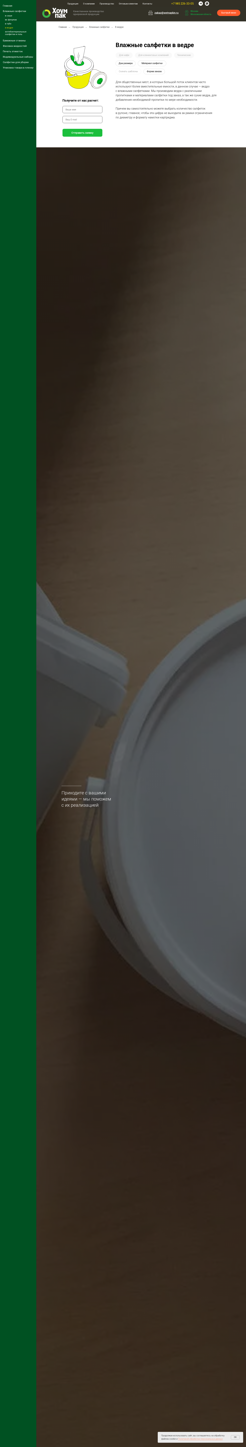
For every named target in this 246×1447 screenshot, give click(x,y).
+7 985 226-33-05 (182, 3)
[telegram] (201, 3)
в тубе (8, 23)
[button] (228, 13)
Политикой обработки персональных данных (200, 1439)
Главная (7, 5)
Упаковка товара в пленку (18, 67)
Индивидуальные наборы (18, 56)
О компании (89, 3)
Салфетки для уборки (16, 62)
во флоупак (11, 19)
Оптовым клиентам (128, 3)
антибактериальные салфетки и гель (15, 33)
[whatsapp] (207, 3)
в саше (8, 15)
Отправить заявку (82, 132)
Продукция (72, 3)
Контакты (147, 3)
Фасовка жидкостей (15, 46)
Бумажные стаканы (14, 40)
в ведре (9, 27)
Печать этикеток (13, 51)
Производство (107, 3)
